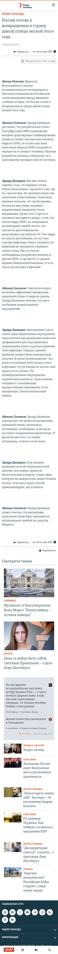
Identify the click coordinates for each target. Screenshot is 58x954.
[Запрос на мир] (12, 749)
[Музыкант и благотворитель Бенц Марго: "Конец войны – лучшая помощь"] (29, 583)
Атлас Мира (29, 760)
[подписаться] (12, 920)
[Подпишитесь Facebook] (12, 912)
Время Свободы (13, 14)
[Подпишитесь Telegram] (35, 912)
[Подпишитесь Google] (5, 912)
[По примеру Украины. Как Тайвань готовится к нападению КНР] (12, 817)
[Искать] (49, 950)
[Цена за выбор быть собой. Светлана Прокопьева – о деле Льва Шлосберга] (29, 635)
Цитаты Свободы (32, 789)
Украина (10, 600)
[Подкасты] (5, 920)
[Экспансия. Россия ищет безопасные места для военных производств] (12, 763)
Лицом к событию (33, 745)
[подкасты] (22, 950)
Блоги (8, 653)
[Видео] (36, 950)
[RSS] (50, 912)
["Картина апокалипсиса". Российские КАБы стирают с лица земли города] (12, 872)
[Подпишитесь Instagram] (42, 912)
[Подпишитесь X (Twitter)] (20, 912)
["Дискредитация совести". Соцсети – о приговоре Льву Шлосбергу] (12, 847)
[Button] (21, 52)
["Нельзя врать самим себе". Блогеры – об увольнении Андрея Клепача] (12, 792)
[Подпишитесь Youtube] (27, 912)
